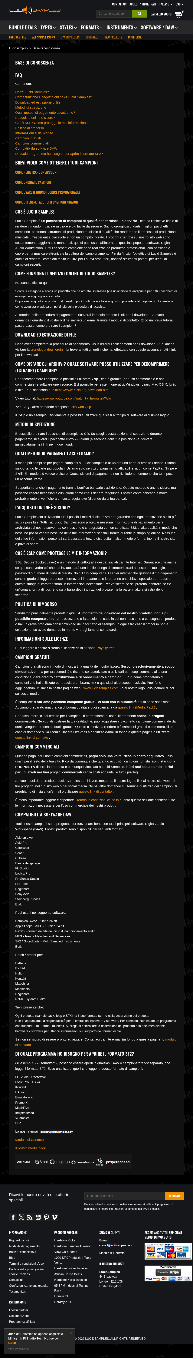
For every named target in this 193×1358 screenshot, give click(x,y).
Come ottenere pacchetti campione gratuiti (47, 202)
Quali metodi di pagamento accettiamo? (45, 113)
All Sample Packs (43, 37)
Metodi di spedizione (30, 107)
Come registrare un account (36, 172)
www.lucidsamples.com (101, 688)
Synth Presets (70, 37)
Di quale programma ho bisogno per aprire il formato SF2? (59, 154)
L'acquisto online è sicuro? (35, 118)
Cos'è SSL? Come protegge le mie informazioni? (51, 123)
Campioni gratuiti (28, 138)
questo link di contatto (31, 737)
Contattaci (119, 4)
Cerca (139, 14)
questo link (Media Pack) (136, 707)
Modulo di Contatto (29, 1140)
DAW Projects (113, 37)
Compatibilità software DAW (36, 148)
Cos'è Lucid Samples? (32, 92)
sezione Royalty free (99, 648)
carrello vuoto (161, 14)
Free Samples (17, 37)
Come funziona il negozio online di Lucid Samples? (53, 97)
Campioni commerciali (32, 143)
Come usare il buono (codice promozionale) (47, 192)
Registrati (149, 4)
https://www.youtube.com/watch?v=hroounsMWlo (74, 398)
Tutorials (92, 37)
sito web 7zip (81, 407)
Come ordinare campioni (33, 182)
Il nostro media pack (30, 1148)
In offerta (135, 37)
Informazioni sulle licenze (34, 133)
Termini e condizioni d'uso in (98, 800)
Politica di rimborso (29, 128)
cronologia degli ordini (47, 349)
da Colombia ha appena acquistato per (35, 1338)
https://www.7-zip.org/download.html (82, 390)
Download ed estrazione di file (38, 102)
